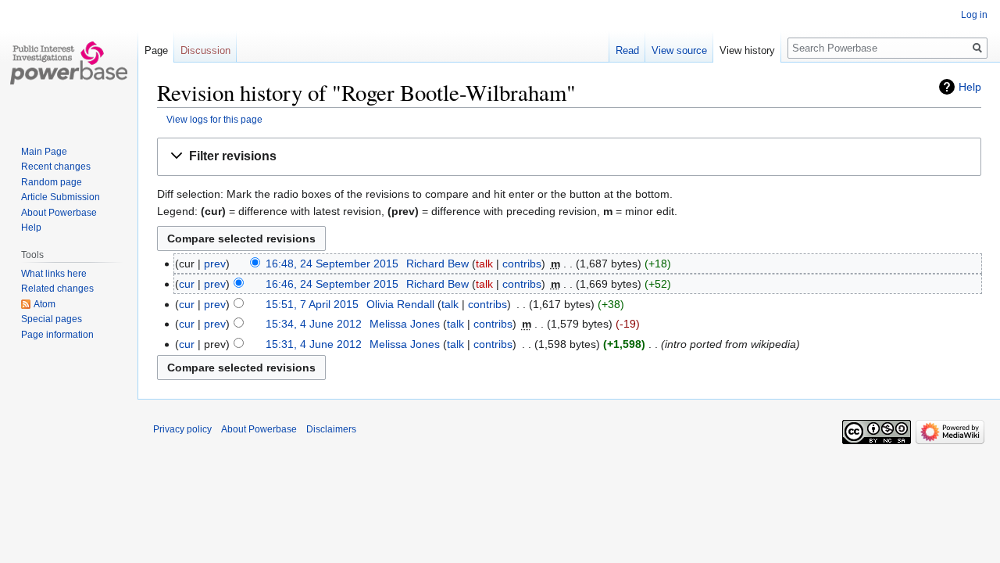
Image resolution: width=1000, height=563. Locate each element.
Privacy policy (182, 429)
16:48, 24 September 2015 (332, 263)
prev (215, 263)
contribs (521, 263)
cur (187, 284)
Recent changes (56, 166)
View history (747, 50)
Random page (51, 182)
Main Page (44, 151)
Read (627, 50)
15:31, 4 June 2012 (314, 344)
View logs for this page (214, 119)
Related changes (57, 288)
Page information (57, 334)
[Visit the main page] (68, 62)
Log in (974, 14)
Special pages (51, 319)
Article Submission (60, 197)
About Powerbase (59, 212)
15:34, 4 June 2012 (314, 323)
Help (970, 87)
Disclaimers (331, 429)
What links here (54, 273)
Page (156, 50)
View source (679, 50)
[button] (569, 157)
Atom (44, 304)
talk (484, 263)
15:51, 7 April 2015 (312, 304)
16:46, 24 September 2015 (332, 284)
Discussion (205, 50)
